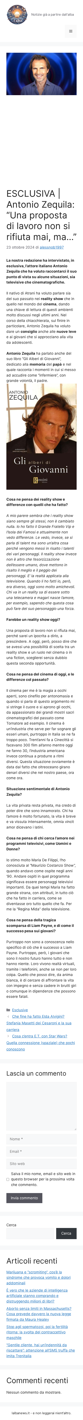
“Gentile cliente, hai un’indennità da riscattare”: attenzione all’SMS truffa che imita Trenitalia (40, 1350)
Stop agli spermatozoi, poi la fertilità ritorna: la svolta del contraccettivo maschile (37, 1332)
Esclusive (20, 1010)
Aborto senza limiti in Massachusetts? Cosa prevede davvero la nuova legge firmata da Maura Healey (39, 1314)
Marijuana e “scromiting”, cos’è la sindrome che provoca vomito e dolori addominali (38, 1277)
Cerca (11, 1225)
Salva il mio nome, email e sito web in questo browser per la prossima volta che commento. (43, 1179)
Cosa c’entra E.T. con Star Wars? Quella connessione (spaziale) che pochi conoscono (40, 1042)
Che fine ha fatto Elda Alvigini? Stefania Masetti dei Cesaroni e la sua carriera (39, 1023)
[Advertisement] (41, 144)
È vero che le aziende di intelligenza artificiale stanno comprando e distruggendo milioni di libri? (37, 1295)
